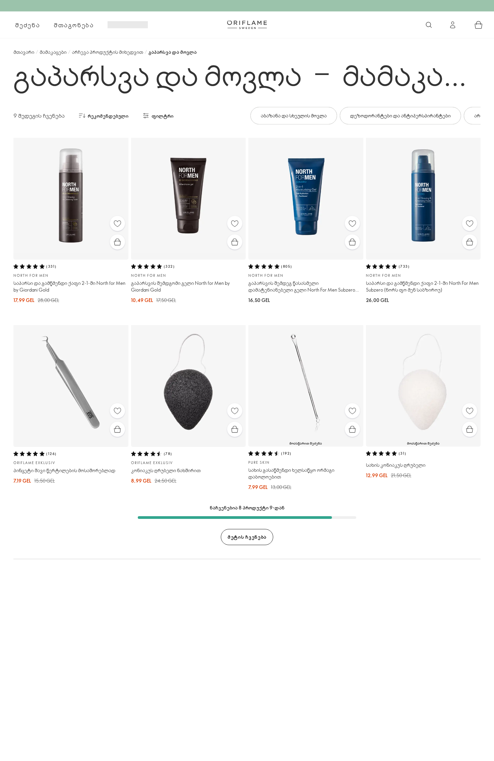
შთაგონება (74, 25)
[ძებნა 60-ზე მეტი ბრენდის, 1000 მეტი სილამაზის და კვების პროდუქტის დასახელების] (429, 25)
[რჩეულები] (117, 223)
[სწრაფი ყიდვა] (117, 242)
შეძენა (27, 25)
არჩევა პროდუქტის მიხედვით (107, 52)
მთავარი (23, 52)
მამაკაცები (53, 52)
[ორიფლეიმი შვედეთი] (247, 24)
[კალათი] (478, 25)
